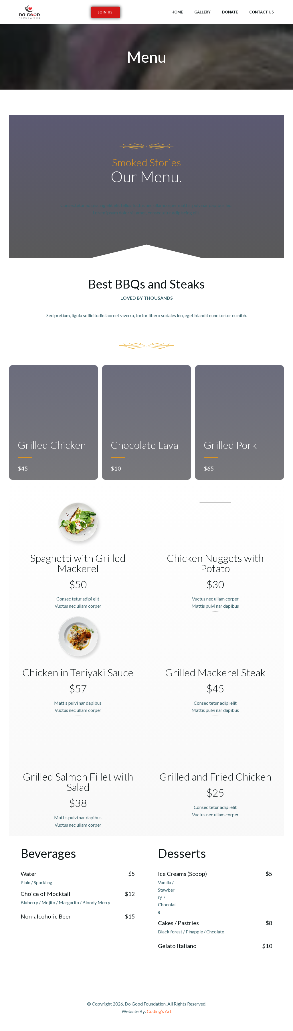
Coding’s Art (159, 1011)
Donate (230, 12)
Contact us (261, 12)
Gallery (202, 12)
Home (177, 12)
